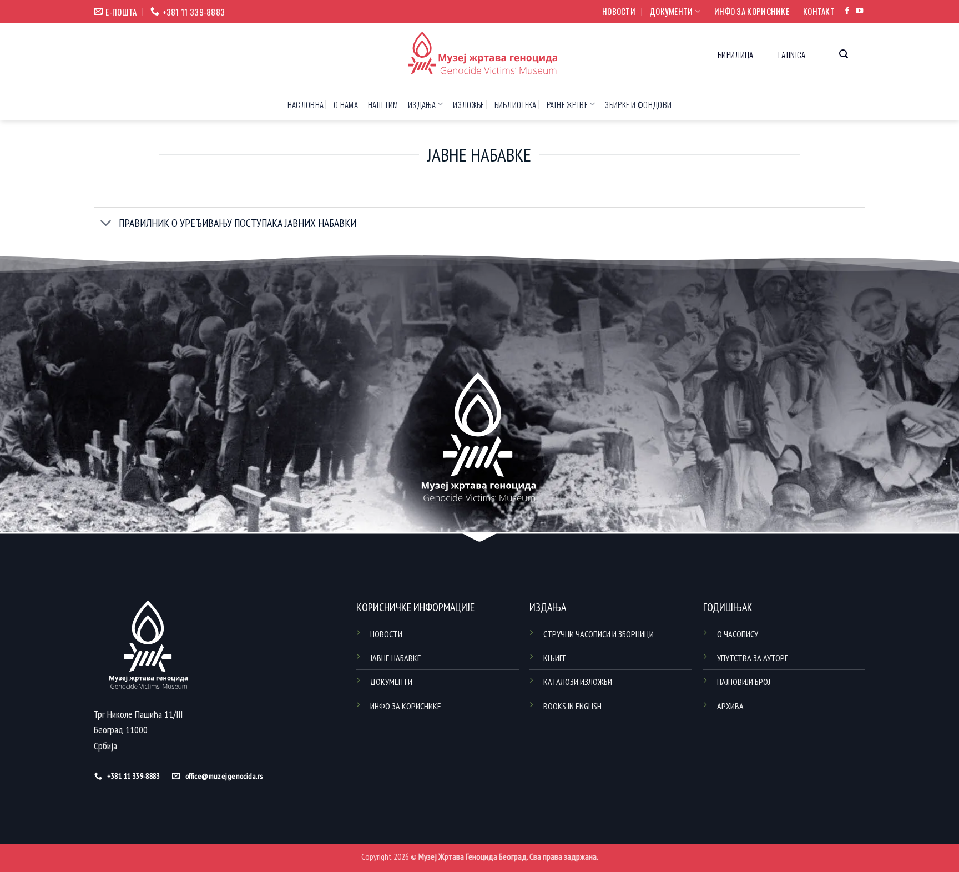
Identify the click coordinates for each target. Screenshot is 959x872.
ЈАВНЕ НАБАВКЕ (395, 657)
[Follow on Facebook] (847, 11)
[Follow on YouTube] (859, 11)
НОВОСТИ (618, 11)
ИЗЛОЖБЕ (468, 104)
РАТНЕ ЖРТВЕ (567, 104)
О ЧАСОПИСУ (737, 633)
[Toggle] (106, 224)
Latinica (791, 54)
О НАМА (346, 104)
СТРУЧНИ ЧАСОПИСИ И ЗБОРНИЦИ (598, 633)
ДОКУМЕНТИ (671, 11)
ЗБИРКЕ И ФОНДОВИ (638, 104)
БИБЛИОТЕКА (515, 104)
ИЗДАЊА (422, 104)
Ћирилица (735, 54)
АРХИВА (730, 706)
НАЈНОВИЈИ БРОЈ (743, 681)
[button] (844, 54)
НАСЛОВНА (305, 104)
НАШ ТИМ (383, 104)
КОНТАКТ (819, 11)
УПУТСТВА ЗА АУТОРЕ (753, 657)
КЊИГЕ (555, 657)
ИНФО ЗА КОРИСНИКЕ (751, 11)
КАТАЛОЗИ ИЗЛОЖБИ (577, 681)
